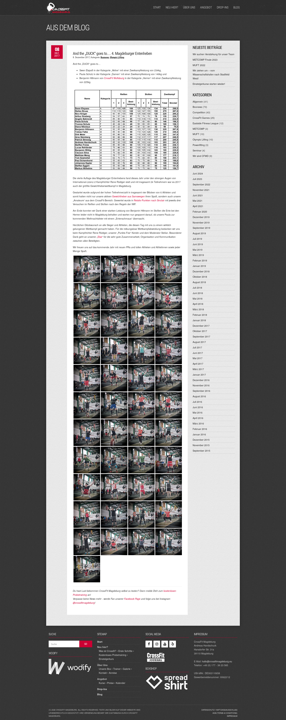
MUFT (196, 134)
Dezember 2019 (201, 217)
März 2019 (198, 255)
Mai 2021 (197, 200)
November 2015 (201, 445)
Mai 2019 (197, 249)
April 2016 (198, 418)
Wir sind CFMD (201, 156)
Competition (199, 112)
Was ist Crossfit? (107, 651)
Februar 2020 (200, 211)
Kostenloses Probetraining (112, 655)
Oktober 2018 (200, 276)
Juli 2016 (197, 401)
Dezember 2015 (201, 439)
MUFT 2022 (199, 65)
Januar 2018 (199, 320)
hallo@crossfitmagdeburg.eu (217, 661)
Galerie (126, 668)
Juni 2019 (198, 244)
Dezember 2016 (201, 380)
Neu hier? (172, 7)
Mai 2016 (197, 412)
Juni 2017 (198, 353)
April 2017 (198, 363)
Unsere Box (105, 668)
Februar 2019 (200, 260)
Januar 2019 (199, 266)
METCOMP (198, 128)
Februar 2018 (200, 314)
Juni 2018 (198, 293)
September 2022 (201, 184)
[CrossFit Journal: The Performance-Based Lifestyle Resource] (155, 657)
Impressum (232, 716)
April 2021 (198, 206)
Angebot (206, 7)
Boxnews (105, 57)
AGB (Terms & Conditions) (225, 713)
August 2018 (199, 282)
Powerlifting (199, 145)
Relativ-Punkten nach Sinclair (149, 200)
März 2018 (198, 309)
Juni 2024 (198, 173)
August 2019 (199, 233)
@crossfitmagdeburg (84, 602)
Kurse (102, 683)
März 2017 (198, 369)
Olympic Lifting (117, 57)
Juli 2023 (197, 179)
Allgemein (198, 101)
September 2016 (201, 390)
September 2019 (201, 227)
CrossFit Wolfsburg (114, 78)
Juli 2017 (197, 347)
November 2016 (201, 385)
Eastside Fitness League (205, 123)
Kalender (120, 683)
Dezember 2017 (201, 325)
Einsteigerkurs (106, 659)
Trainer (117, 668)
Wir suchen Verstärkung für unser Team (213, 54)
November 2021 (201, 190)
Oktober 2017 (200, 331)
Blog (236, 7)
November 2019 (201, 222)
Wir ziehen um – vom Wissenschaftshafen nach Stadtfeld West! (211, 74)
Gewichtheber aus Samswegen (128, 196)
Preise (110, 683)
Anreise (113, 672)
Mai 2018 (197, 298)
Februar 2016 (200, 429)
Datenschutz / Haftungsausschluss (219, 709)
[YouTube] (164, 644)
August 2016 (199, 396)
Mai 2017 (197, 358)
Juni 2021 (198, 195)
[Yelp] (172, 644)
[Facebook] (148, 644)
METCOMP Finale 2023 (205, 59)
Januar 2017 (199, 374)
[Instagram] (156, 644)
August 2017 (199, 342)
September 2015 (201, 450)
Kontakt (103, 672)
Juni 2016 (198, 407)
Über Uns (189, 7)
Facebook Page (132, 598)
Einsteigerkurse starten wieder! (209, 83)
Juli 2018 (197, 287)
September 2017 (201, 336)
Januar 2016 (199, 434)
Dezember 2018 (201, 271)
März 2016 (198, 423)
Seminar (197, 150)
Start (157, 7)
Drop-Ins (222, 7)
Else (100, 236)
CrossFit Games (201, 117)
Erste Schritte (125, 651)
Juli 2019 (197, 238)
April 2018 (198, 303)
